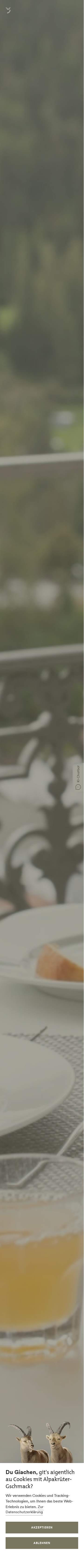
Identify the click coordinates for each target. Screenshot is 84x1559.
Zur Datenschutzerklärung (25, 1509)
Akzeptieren (42, 1527)
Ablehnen (42, 1543)
